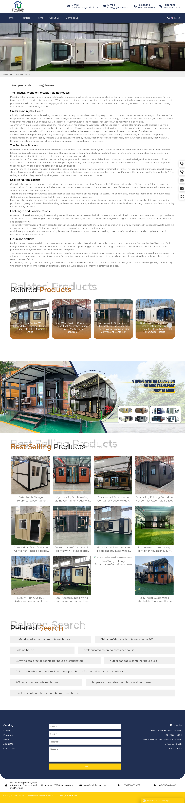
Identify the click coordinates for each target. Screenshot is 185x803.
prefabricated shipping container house (109, 650)
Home (5, 74)
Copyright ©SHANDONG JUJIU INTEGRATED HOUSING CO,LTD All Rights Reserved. (40, 795)
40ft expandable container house (37, 682)
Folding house (25, 650)
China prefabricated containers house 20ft (127, 639)
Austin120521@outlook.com (85, 7)
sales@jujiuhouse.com (118, 7)
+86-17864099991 (146, 7)
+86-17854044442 (172, 7)
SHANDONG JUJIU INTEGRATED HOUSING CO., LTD (93, 103)
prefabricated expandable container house (43, 639)
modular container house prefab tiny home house (47, 693)
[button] (169, 325)
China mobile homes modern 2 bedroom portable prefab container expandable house (70, 671)
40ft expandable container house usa (133, 660)
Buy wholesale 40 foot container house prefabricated (49, 660)
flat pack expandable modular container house (121, 682)
